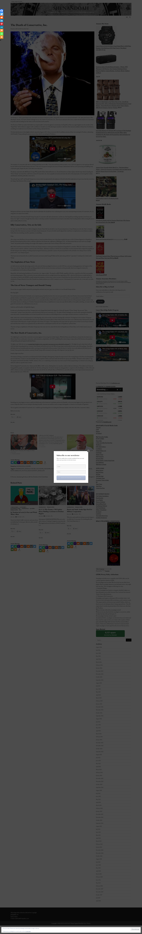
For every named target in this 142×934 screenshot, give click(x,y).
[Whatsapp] (1, 33)
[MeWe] (1, 27)
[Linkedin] (1, 20)
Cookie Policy (28, 931)
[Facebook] (1, 10)
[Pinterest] (1, 24)
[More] (1, 37)
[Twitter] (1, 14)
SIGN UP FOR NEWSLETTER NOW (71, 477)
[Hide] (0, 40)
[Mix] (1, 30)
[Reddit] (1, 17)
